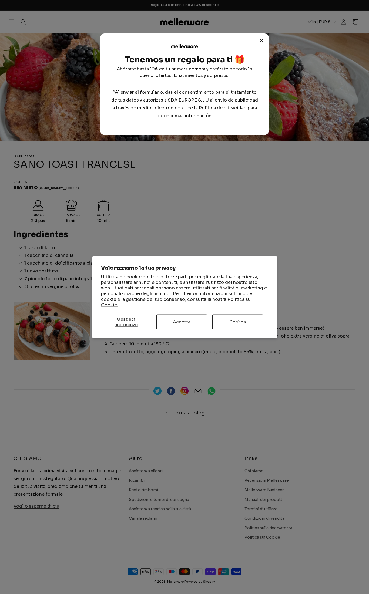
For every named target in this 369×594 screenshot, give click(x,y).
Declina (237, 322)
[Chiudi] (261, 40)
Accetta (181, 322)
